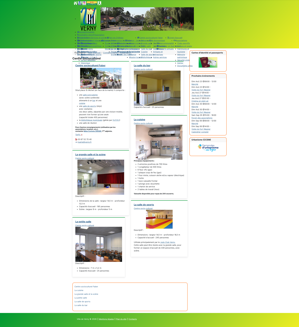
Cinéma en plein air (200, 101)
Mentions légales (106, 319)
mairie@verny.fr (85, 142)
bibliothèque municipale (91, 120)
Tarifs (78, 134)
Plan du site (121, 319)
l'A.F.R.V (116, 120)
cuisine (82, 103)
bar (93, 100)
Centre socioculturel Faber (86, 286)
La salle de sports (144, 204)
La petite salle (83, 221)
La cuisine (139, 119)
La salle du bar (81, 305)
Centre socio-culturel (84, 158)
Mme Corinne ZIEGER (92, 131)
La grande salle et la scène (90, 154)
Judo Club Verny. (167, 242)
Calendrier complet (200, 132)
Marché (195, 84)
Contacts (133, 319)
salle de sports (89, 106)
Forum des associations (202, 118)
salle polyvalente (90, 95)
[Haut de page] (295, 322)
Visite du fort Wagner (201, 90)
